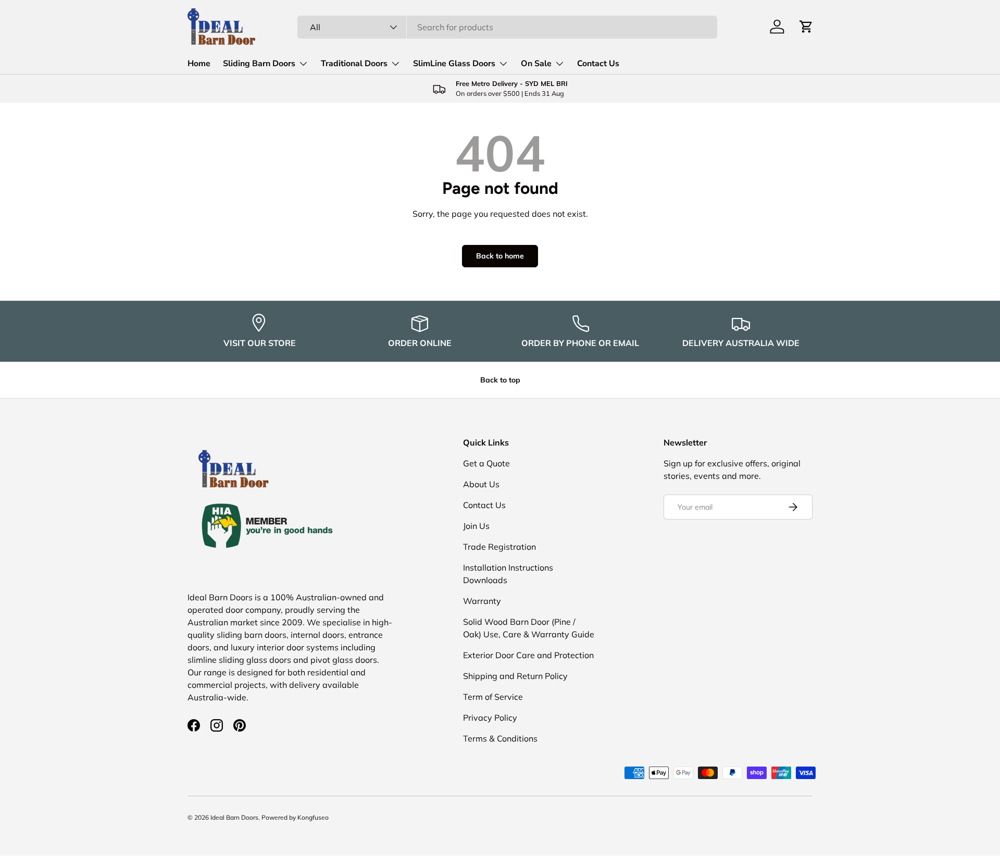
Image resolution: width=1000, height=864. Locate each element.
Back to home (500, 256)
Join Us (476, 526)
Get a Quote (486, 463)
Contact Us (598, 63)
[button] (806, 26)
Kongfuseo (313, 817)
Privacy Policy (490, 717)
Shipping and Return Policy (515, 676)
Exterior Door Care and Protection (528, 655)
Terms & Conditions (500, 738)
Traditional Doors (354, 63)
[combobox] (507, 27)
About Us (481, 484)
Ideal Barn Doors (234, 817)
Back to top (500, 380)
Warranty (482, 601)
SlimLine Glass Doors (454, 63)
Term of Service (493, 697)
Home (199, 63)
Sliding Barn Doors (259, 63)
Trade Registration (499, 546)
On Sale (536, 63)
